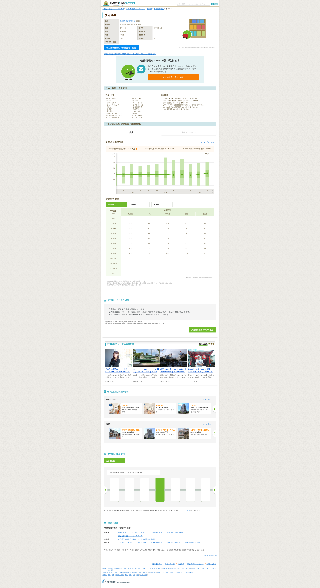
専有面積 (111, 204)
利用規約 (181, 564)
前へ (106, 490)
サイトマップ (170, 564)
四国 (134, 575)
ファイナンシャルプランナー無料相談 (181, 572)
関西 (130, 575)
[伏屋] (144, 490)
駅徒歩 (156, 204)
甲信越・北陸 (120, 575)
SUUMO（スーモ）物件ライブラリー (119, 3)
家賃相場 (164, 568)
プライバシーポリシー (195, 564)
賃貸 (129, 568)
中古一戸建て (206, 568)
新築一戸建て (196, 568)
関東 (113, 575)
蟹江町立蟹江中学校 (148, 539)
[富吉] (190, 490)
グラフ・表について (207, 142)
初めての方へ (157, 564)
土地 (212, 568)
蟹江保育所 (142, 543)
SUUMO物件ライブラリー (135, 9)
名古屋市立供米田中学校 (127, 539)
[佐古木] (205, 490)
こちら (187, 510)
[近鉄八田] (129, 490)
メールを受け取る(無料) (173, 77)
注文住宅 (105, 572)
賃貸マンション (137, 568)
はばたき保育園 (156, 543)
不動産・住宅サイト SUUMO (113, 9)
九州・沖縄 (143, 575)
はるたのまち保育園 (192, 543)
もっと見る (207, 399)
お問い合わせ (211, 564)
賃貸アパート (147, 568)
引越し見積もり (143, 572)
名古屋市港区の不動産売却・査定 (121, 48)
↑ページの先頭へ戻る (211, 555)
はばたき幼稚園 (156, 532)
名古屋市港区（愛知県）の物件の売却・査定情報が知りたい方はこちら (130, 54)
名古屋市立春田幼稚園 (175, 532)
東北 (109, 575)
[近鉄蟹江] (175, 490)
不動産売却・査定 (125, 572)
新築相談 (135, 572)
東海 (126, 575)
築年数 (133, 204)
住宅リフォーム (114, 572)
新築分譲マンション (174, 568)
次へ (214, 490)
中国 (137, 575)
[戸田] (160, 490)
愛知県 (149, 9)
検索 (215, 4)
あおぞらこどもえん (125, 543)
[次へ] (214, 409)
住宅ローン (152, 572)
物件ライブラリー (162, 572)
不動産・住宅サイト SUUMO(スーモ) (114, 568)
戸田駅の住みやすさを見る (202, 330)
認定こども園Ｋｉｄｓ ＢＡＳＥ (130, 536)
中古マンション (186, 568)
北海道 (104, 575)
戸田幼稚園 (122, 532)
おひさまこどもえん (138, 532)
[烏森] (114, 490)
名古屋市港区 (159, 9)
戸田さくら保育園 (173, 543)
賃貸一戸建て (156, 568)
